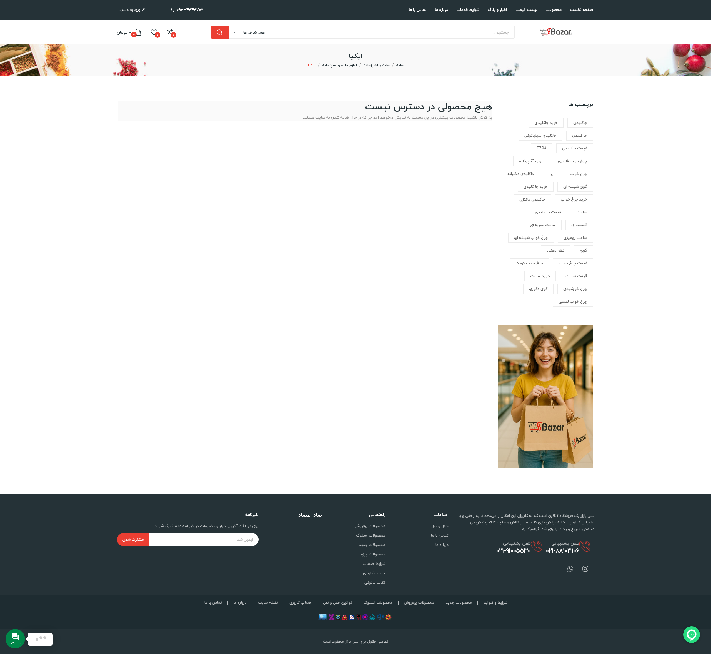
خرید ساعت (540, 275)
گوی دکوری (538, 288)
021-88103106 (562, 550)
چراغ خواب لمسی (573, 301)
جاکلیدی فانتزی (532, 199)
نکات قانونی (374, 582)
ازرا (552, 173)
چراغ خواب (578, 173)
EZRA (542, 148)
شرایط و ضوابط (495, 603)
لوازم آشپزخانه (530, 160)
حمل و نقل (440, 526)
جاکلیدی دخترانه (520, 173)
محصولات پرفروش (370, 526)
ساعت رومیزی (575, 237)
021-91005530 (513, 550)
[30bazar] (545, 395)
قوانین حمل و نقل (337, 603)
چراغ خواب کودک (529, 263)
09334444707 (190, 9)
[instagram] (585, 569)
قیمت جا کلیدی (548, 212)
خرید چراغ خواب (574, 199)
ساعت (582, 212)
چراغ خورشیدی (575, 288)
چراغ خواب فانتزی (572, 160)
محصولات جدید (372, 545)
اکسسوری (579, 224)
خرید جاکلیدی (546, 122)
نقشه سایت (268, 603)
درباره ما (442, 545)
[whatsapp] (570, 569)
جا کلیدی (579, 135)
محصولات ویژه (373, 554)
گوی (583, 250)
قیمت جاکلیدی (574, 148)
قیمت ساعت (576, 275)
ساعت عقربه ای (543, 224)
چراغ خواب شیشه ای (531, 237)
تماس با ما (440, 535)
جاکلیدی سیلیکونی (540, 135)
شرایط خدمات (374, 564)
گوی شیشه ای (575, 186)
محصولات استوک (370, 535)
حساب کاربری (374, 573)
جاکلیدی (580, 122)
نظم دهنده (555, 250)
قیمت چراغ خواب (573, 263)
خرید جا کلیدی (536, 186)
